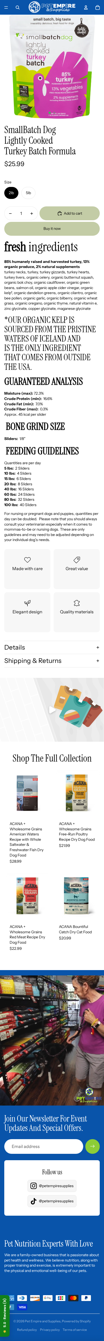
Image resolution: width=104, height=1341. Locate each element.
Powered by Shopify (76, 1321)
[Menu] (6, 7)
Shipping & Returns (32, 661)
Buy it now (52, 228)
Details (14, 647)
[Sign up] (92, 1146)
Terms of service (75, 1330)
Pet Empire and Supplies (43, 1321)
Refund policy (27, 1330)
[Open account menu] (86, 7)
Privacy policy (50, 1330)
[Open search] (17, 7)
